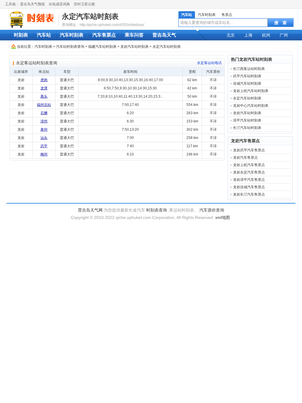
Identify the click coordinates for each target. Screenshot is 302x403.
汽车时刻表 (207, 15)
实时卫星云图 (84, 4)
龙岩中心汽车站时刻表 (250, 106)
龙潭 (43, 88)
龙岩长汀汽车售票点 (249, 194)
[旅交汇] (33, 19)
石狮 (43, 113)
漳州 (43, 121)
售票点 (226, 15)
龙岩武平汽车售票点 (249, 150)
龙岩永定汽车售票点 (249, 172)
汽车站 (186, 15)
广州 (284, 35)
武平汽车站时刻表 (247, 76)
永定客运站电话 (209, 63)
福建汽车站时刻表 (102, 47)
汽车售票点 (104, 34)
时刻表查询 (156, 210)
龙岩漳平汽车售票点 (249, 180)
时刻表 (21, 34)
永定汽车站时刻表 (90, 16)
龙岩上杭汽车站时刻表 (250, 91)
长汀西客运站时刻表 (249, 69)
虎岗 (43, 80)
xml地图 (222, 217)
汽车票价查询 (211, 210)
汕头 (43, 138)
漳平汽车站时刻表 (247, 120)
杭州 (266, 35)
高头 (43, 96)
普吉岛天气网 (90, 210)
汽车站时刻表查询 (70, 47)
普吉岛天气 (164, 34)
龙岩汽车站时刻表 (134, 47)
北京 (230, 35)
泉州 (43, 129)
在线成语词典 (59, 4)
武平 (43, 146)
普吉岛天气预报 (32, 4)
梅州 (43, 154)
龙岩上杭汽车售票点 (249, 165)
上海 (248, 35)
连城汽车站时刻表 (247, 83)
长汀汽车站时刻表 (247, 128)
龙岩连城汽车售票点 (249, 187)
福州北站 (44, 105)
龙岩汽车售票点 (245, 140)
